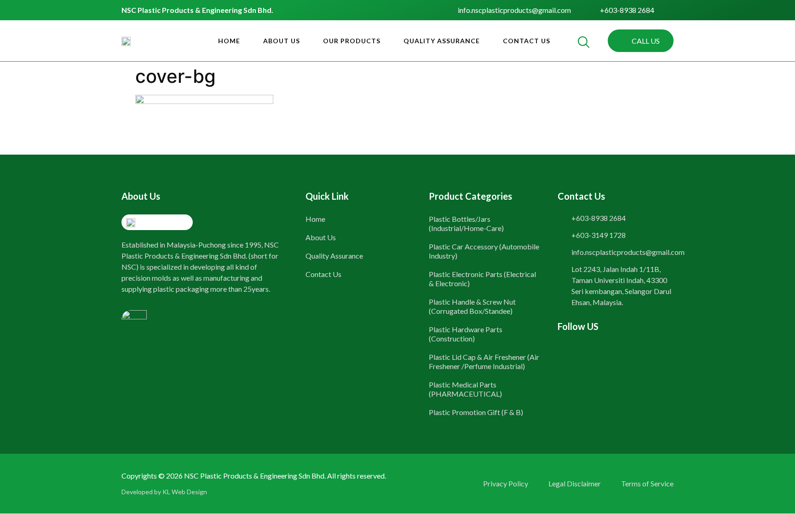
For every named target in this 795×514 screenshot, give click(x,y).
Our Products (351, 41)
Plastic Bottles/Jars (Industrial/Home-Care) (466, 223)
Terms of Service (647, 483)
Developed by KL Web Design (164, 492)
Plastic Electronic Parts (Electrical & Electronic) (482, 279)
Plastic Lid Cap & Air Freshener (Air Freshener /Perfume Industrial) (484, 361)
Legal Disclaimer (574, 483)
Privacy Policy (505, 483)
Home (229, 41)
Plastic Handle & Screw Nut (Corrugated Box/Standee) (472, 306)
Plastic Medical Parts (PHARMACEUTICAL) (465, 389)
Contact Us (526, 41)
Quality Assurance (441, 41)
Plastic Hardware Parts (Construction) (465, 334)
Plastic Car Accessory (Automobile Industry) (484, 251)
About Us (281, 41)
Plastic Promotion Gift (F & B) (476, 412)
